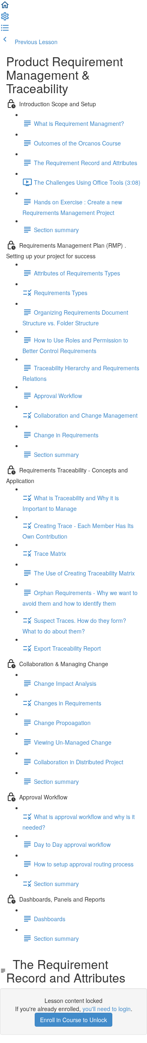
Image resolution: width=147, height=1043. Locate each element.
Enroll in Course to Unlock (73, 1020)
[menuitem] (5, 19)
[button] (5, 7)
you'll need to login (106, 1009)
